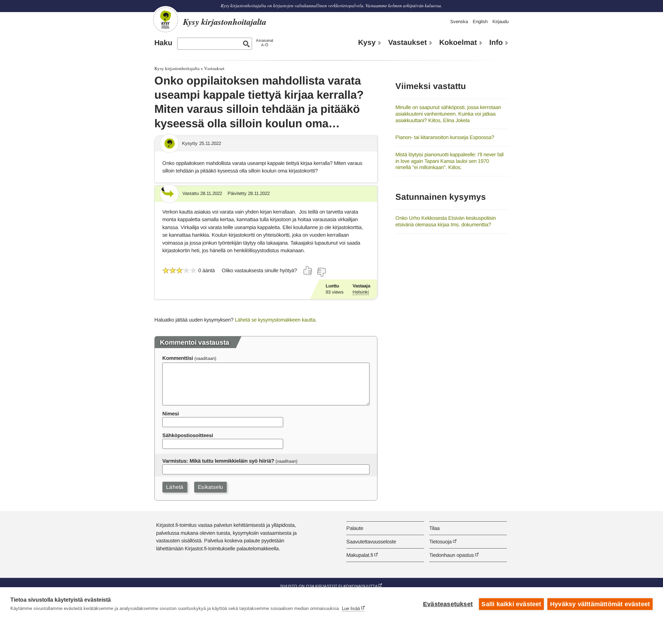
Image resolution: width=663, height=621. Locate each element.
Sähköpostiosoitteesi (187, 435)
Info (496, 42)
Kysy (367, 42)
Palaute (354, 528)
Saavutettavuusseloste (371, 541)
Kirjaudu (500, 21)
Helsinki (361, 292)
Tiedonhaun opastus (451, 555)
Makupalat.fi (359, 555)
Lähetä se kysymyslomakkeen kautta (275, 320)
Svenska (459, 21)
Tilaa (434, 528)
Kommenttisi (177, 358)
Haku (163, 43)
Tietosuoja (440, 541)
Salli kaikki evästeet (511, 604)
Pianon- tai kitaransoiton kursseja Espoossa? (444, 137)
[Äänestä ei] (321, 272)
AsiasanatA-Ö (264, 42)
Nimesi (170, 413)
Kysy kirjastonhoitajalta (177, 68)
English (480, 21)
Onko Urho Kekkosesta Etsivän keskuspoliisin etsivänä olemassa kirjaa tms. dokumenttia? (445, 221)
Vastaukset (407, 42)
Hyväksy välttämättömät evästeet (600, 604)
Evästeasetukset (448, 604)
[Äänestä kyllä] (308, 270)
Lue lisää (351, 608)
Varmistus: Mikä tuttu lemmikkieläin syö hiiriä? (218, 461)
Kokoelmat (458, 42)
